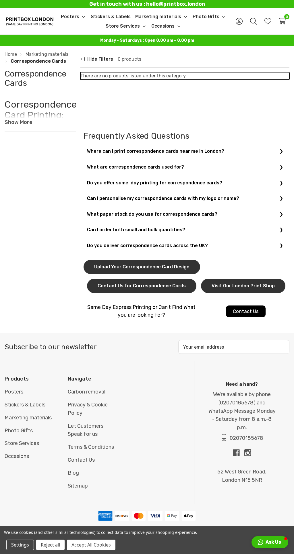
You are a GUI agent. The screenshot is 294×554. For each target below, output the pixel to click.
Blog (73, 473)
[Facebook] (238, 452)
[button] (270, 542)
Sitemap (78, 486)
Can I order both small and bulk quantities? (136, 229)
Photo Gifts (19, 430)
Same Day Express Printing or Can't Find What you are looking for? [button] (141, 311)
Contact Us (81, 460)
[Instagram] (247, 452)
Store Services (22, 443)
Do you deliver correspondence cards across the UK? (147, 245)
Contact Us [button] (246, 311)
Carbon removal (86, 392)
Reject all (50, 545)
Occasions (17, 456)
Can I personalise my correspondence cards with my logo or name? (163, 198)
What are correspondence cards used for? (135, 167)
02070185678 (237, 403)
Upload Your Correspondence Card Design (141, 267)
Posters (14, 392)
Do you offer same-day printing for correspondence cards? (154, 183)
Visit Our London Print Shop (243, 286)
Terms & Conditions (91, 447)
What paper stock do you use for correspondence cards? (152, 214)
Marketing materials (28, 417)
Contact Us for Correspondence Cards (142, 286)
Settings (20, 545)
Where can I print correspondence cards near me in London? (155, 151)
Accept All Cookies (91, 545)
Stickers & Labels (25, 405)
